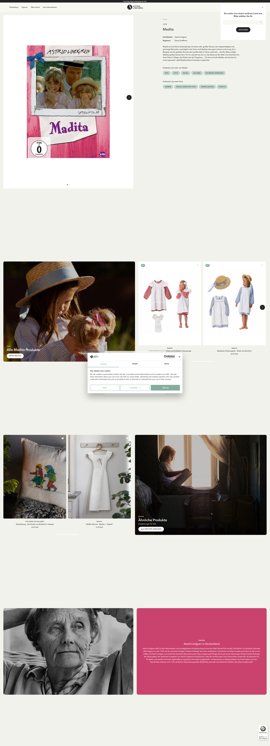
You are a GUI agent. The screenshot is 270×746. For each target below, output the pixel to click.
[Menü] (266, 726)
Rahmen (168, 86)
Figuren (25, 7)
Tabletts (222, 86)
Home (165, 19)
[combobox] (243, 22)
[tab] (67, 184)
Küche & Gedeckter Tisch (186, 86)
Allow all (165, 388)
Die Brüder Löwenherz (214, 73)
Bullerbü (196, 73)
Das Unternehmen (50, 7)
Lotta (176, 73)
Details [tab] (135, 364)
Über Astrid (35, 7)
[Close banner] (179, 357)
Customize (134, 388)
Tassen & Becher (207, 86)
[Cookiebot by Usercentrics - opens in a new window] (165, 356)
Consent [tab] (103, 364)
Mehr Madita (15, 356)
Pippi (167, 73)
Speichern (243, 30)
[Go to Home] (135, 7)
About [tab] (166, 364)
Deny (105, 388)
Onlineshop (13, 7)
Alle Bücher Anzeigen (151, 529)
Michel (185, 73)
